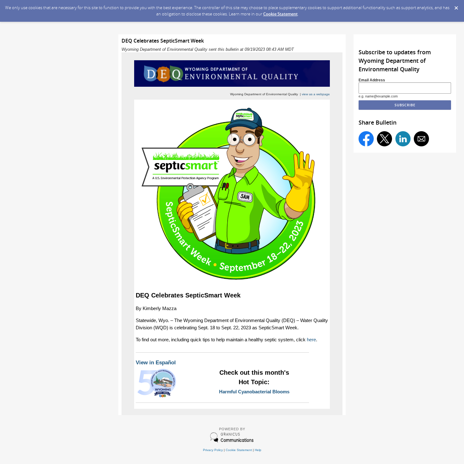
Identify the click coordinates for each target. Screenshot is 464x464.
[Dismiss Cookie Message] (456, 6)
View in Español (156, 363)
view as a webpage (316, 94)
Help (258, 450)
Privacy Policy (213, 450)
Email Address (372, 80)
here (311, 339)
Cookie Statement (280, 14)
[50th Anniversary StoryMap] (157, 397)
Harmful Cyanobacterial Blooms (254, 391)
